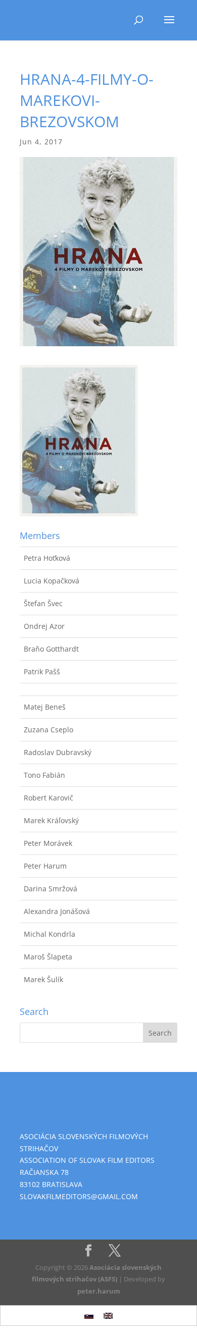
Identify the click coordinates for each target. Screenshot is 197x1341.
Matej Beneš (45, 707)
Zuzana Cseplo (48, 729)
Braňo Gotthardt (51, 649)
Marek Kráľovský (51, 820)
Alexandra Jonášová (57, 911)
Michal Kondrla (49, 934)
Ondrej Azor (44, 626)
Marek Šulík (43, 979)
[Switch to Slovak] (88, 1315)
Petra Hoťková (47, 558)
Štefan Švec (43, 603)
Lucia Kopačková (51, 580)
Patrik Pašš (42, 671)
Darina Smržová (50, 888)
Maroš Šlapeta (48, 956)
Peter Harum (45, 866)
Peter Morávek (48, 843)
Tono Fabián (44, 775)
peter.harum (98, 1291)
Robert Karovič (48, 797)
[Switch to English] (108, 1315)
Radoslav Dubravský (57, 752)
